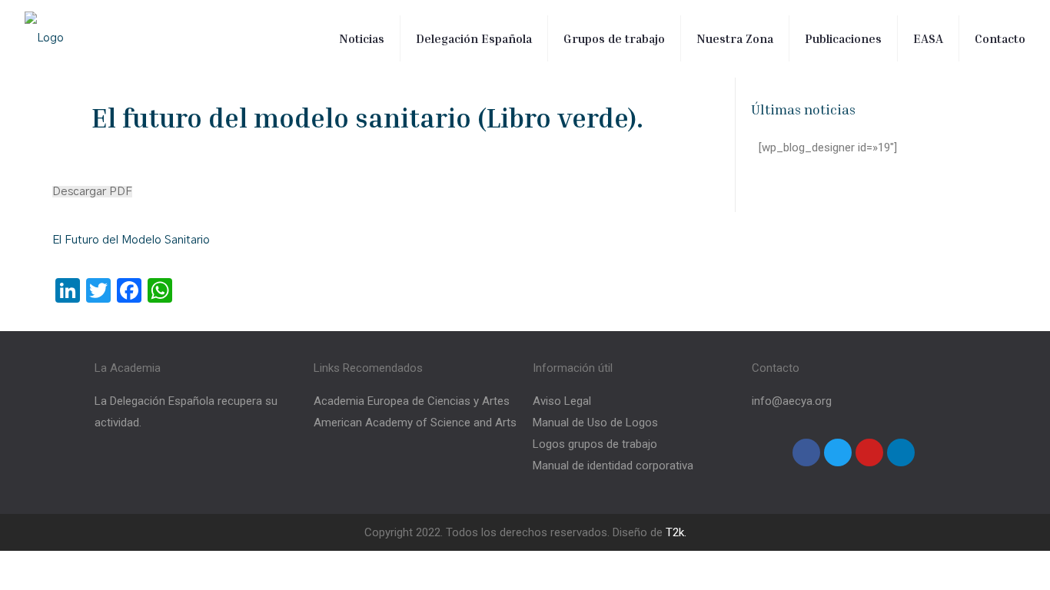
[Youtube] (869, 452)
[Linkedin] (901, 452)
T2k (675, 532)
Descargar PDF (92, 191)
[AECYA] (44, 38)
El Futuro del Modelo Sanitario (131, 240)
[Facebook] (806, 452)
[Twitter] (838, 452)
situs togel (79, 288)
